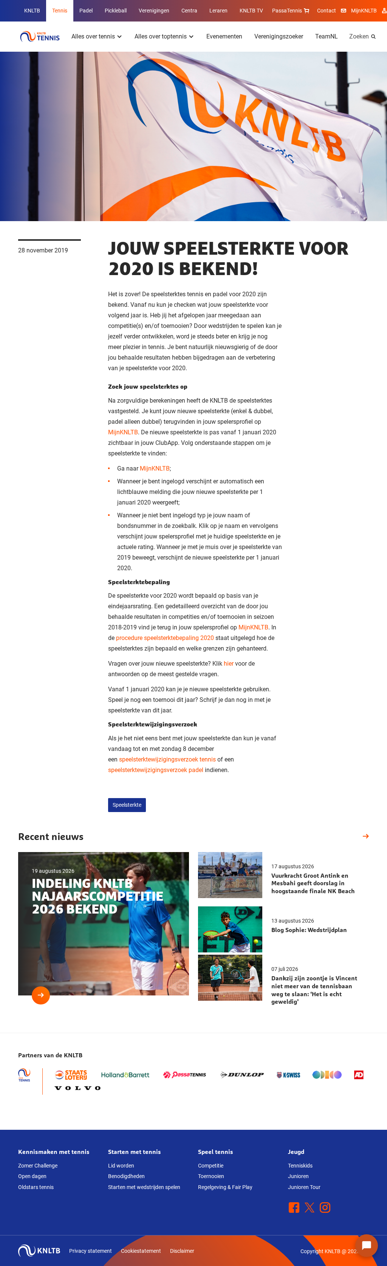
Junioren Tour (304, 1187)
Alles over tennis (93, 36)
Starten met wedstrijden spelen (144, 1187)
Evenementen (224, 36)
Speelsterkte (127, 805)
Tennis (59, 11)
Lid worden (121, 1166)
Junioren (298, 1176)
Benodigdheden (126, 1176)
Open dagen (32, 1176)
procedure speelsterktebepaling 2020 (165, 637)
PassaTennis (287, 11)
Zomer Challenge (37, 1166)
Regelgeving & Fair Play (225, 1187)
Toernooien (211, 1176)
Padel (86, 11)
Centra (189, 11)
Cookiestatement (141, 1251)
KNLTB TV (251, 11)
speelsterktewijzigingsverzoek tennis (167, 759)
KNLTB (32, 11)
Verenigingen (154, 11)
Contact (326, 11)
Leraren (218, 11)
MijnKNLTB (364, 11)
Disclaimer (182, 1251)
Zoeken (359, 36)
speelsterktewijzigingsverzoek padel (156, 770)
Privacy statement (90, 1251)
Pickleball (116, 11)
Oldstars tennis (36, 1187)
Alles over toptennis (161, 36)
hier (229, 663)
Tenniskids (300, 1166)
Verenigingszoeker (278, 36)
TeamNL (326, 36)
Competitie (210, 1166)
